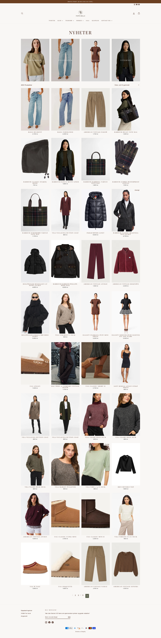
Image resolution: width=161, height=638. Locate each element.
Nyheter (52, 20)
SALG (87, 20)
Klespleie (95, 20)
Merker (79, 20)
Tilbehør (69, 20)
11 (83, 595)
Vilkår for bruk (26, 613)
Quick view (35, 129)
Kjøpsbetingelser (26, 610)
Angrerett (24, 616)
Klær (60, 20)
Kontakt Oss (106, 20)
